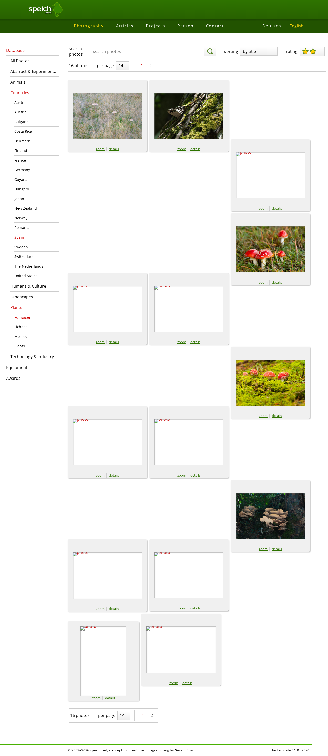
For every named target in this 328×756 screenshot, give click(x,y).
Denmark (22, 141)
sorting (231, 51)
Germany (22, 169)
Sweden (21, 247)
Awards (13, 378)
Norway (20, 218)
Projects (155, 26)
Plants (16, 307)
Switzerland (24, 256)
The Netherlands (28, 266)
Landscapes (21, 297)
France (20, 160)
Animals (18, 82)
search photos (76, 51)
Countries (19, 92)
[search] (210, 51)
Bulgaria (21, 121)
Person (185, 26)
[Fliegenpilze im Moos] (270, 383)
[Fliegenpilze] (107, 309)
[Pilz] (188, 575)
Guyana (20, 179)
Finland (20, 150)
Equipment (16, 367)
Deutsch (271, 26)
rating (292, 51)
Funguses (22, 317)
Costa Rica (23, 131)
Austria (20, 112)
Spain (19, 237)
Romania (21, 227)
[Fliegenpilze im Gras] (188, 309)
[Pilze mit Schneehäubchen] (103, 661)
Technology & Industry (32, 357)
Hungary (21, 189)
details (114, 149)
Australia (22, 102)
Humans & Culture (28, 286)
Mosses (20, 336)
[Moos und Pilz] (107, 575)
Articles (125, 26)
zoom (100, 149)
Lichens (20, 326)
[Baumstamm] (188, 116)
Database (15, 50)
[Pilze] (270, 516)
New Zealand (25, 208)
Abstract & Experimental (33, 71)
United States (25, 275)
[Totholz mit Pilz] (181, 649)
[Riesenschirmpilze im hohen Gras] (107, 116)
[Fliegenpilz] (270, 175)
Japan (19, 198)
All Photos (20, 61)
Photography (89, 26)
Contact (215, 26)
